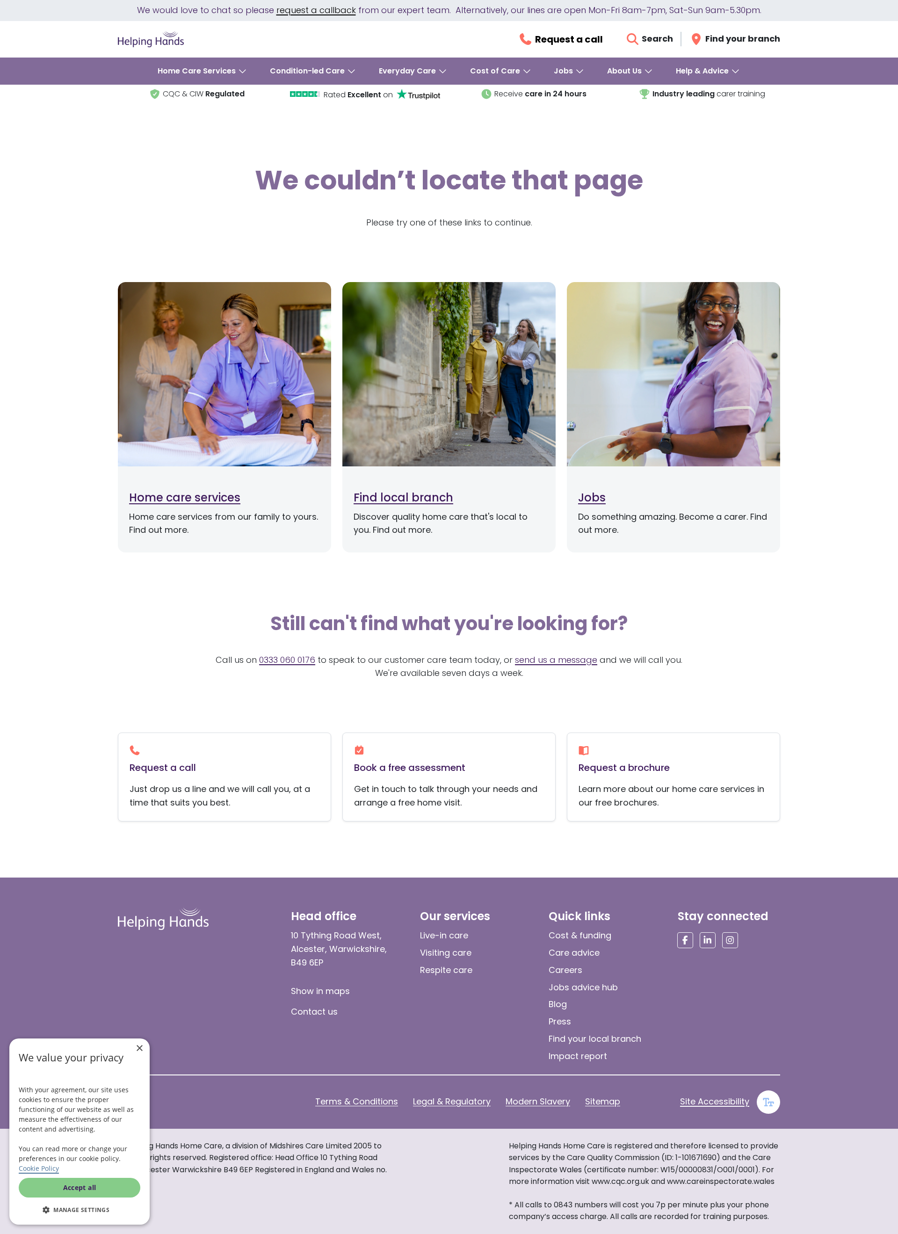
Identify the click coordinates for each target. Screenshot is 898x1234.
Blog (558, 1004)
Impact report (578, 1056)
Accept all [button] (79, 1187)
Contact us (314, 1011)
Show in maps (320, 991)
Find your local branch (595, 1039)
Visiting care (445, 952)
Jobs (592, 497)
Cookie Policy (39, 1168)
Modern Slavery (538, 1101)
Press (560, 1021)
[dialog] (79, 1131)
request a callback (316, 10)
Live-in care (444, 935)
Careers (565, 970)
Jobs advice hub (583, 987)
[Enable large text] (768, 1102)
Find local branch (403, 497)
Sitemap (602, 1101)
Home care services (184, 497)
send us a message (556, 660)
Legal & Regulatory (452, 1101)
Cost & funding (580, 935)
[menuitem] (202, 71)
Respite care (446, 970)
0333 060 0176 (287, 660)
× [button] (139, 1048)
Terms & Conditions (356, 1101)
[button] (79, 1209)
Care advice (574, 952)
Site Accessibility (714, 1101)
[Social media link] (685, 940)
